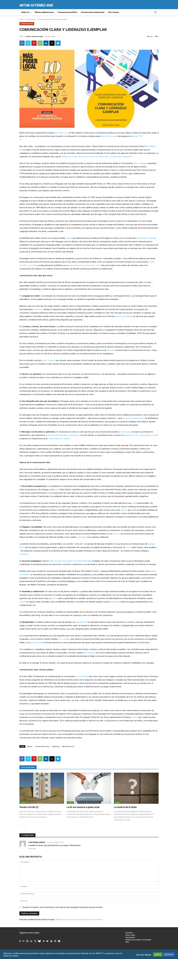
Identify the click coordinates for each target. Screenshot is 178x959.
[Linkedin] (46, 43)
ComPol (23, 803)
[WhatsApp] (40, 43)
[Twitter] (28, 43)
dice (57, 489)
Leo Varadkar (64, 639)
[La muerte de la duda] (136, 788)
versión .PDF (137, 136)
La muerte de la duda (125, 807)
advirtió (124, 510)
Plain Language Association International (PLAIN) (70, 561)
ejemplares (80, 622)
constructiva (125, 432)
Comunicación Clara (42, 746)
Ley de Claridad (81, 676)
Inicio (21, 19)
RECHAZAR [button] (169, 954)
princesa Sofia (37, 642)
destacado (56, 746)
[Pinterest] (34, 43)
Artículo (29, 746)
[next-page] (25, 825)
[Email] (52, 43)
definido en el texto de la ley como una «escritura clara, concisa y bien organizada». (97, 156)
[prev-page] (21, 825)
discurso (116, 534)
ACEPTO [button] (158, 954)
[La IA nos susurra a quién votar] (89, 788)
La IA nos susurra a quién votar (83, 807)
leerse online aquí (108, 136)
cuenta (135, 717)
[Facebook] (22, 43)
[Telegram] (58, 43)
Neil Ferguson (89, 653)
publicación (38, 309)
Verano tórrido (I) (28, 807)
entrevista (111, 350)
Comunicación (30, 19)
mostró (55, 598)
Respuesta (32, 849)
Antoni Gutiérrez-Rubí (34, 36)
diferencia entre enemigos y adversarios (62, 435)
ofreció (22, 602)
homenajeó (81, 537)
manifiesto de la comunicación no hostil (141, 435)
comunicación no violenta (59, 438)
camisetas (23, 554)
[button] (155, 12)
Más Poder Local (61, 133)
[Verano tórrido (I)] (41, 788)
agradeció (114, 602)
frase (128, 547)
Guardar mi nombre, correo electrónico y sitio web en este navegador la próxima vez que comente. (63, 907)
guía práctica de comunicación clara (84, 265)
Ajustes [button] (148, 954)
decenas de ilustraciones (134, 418)
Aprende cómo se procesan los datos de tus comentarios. (79, 919)
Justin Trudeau (48, 360)
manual (69, 238)
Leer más (140, 954)
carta (134, 503)
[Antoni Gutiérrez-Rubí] (21, 36)
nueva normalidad (123, 316)
